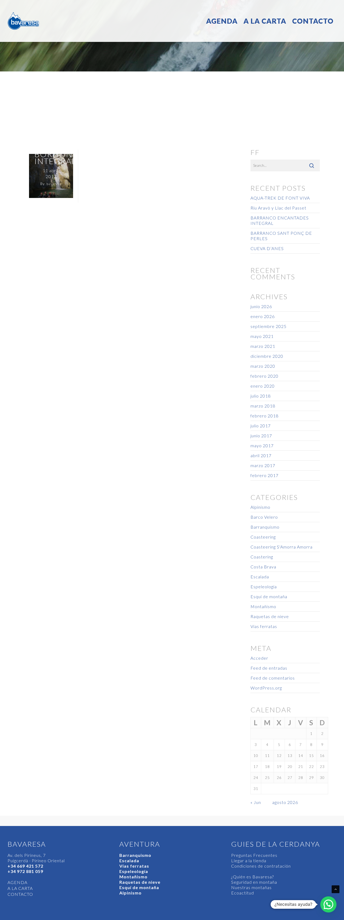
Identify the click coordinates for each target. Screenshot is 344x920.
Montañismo (263, 606)
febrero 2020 (264, 375)
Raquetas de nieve (269, 616)
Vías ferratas (263, 626)
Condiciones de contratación (261, 865)
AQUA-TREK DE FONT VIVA (280, 197)
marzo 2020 (262, 366)
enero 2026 (262, 316)
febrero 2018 (264, 415)
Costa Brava (263, 566)
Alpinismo (260, 507)
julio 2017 (260, 425)
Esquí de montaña (268, 596)
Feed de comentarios (272, 677)
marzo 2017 (262, 465)
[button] (328, 904)
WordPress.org (266, 687)
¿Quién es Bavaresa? (252, 876)
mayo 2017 (262, 445)
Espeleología (263, 586)
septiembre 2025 (268, 326)
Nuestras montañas (251, 887)
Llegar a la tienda (248, 860)
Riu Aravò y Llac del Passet (278, 207)
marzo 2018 (262, 405)
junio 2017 (261, 435)
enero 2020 (262, 385)
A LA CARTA (264, 21)
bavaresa (54, 184)
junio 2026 (261, 306)
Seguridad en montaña (254, 882)
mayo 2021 (262, 336)
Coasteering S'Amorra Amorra (281, 546)
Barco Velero (264, 516)
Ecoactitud (242, 892)
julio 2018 (260, 395)
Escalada (259, 576)
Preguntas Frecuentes (254, 855)
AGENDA (222, 21)
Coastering (261, 556)
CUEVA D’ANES (267, 248)
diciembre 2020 (266, 356)
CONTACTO (313, 21)
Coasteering (263, 536)
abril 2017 (260, 455)
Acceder (259, 658)
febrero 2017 (264, 475)
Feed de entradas (268, 667)
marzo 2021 (262, 346)
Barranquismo (265, 526)
